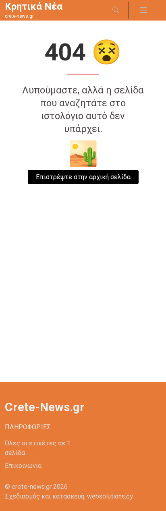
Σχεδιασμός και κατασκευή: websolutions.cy (69, 496)
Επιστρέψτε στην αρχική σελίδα (83, 177)
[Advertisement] (83, 295)
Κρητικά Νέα (33, 6)
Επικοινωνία (23, 466)
